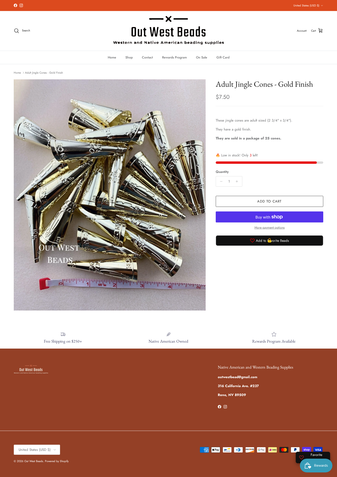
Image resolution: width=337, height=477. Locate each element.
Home (112, 57)
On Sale (201, 57)
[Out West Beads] (168, 31)
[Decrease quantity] (220, 181)
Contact (147, 57)
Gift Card (222, 57)
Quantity (222, 171)
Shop (129, 57)
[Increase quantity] (238, 181)
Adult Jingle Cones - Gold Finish (44, 73)
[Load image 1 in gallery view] (110, 195)
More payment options (269, 228)
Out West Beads (33, 461)
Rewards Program (174, 57)
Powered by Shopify (57, 461)
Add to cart (269, 201)
